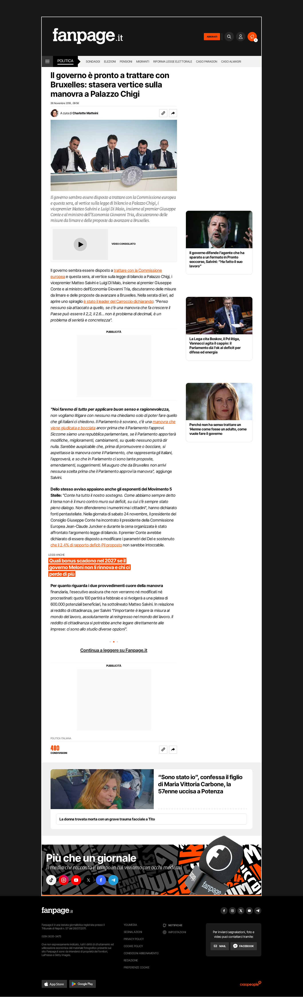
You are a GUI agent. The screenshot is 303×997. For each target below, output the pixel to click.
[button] (173, 113)
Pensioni (126, 61)
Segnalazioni (133, 932)
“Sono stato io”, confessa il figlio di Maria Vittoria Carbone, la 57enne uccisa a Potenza (200, 784)
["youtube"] (76, 880)
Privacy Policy (134, 939)
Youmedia (130, 924)
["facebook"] (101, 880)
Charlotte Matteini (85, 113)
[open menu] (47, 61)
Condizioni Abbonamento (141, 953)
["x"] (88, 880)
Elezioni (110, 61)
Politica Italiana (61, 738)
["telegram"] (113, 880)
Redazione (131, 960)
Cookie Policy (133, 946)
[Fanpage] (57, 910)
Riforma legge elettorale (172, 61)
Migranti (142, 61)
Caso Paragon (206, 61)
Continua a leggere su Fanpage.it (113, 650)
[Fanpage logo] (82, 36)
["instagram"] (64, 880)
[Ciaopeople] (250, 985)
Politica (65, 61)
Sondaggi (93, 61)
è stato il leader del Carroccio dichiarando (118, 301)
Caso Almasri (231, 61)
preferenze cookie (137, 967)
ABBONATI (212, 36)
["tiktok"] (51, 880)
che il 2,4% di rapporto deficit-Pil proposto (86, 545)
